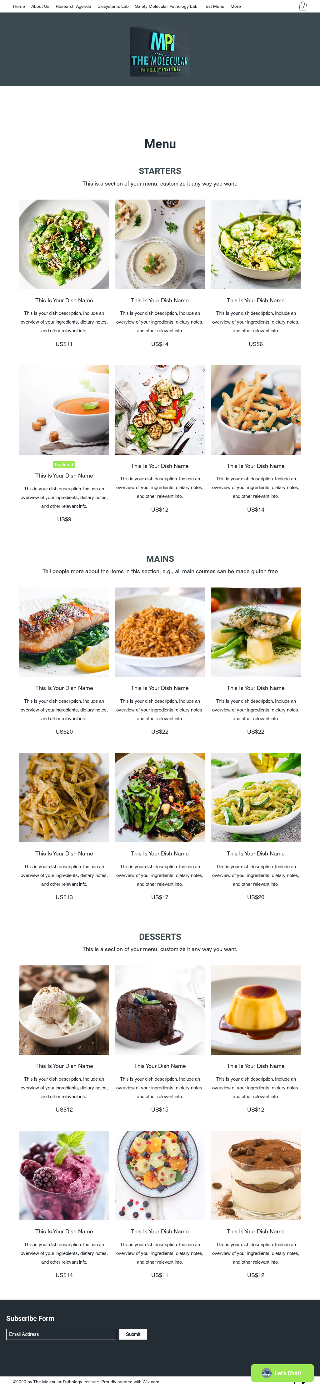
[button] (303, 6)
